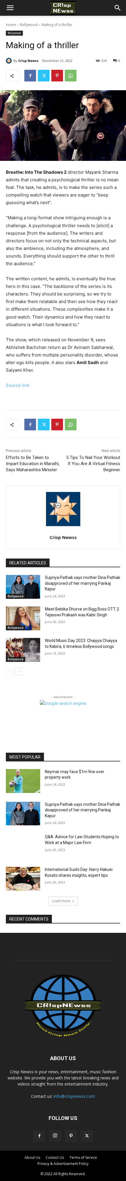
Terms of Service (83, 1157)
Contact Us (55, 1157)
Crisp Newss (28, 60)
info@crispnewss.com (74, 1096)
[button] (10, 8)
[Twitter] (44, 75)
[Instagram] (55, 1136)
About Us (32, 1157)
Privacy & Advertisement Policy (63, 1163)
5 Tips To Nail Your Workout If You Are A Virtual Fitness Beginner (93, 463)
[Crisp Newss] (9, 61)
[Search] (118, 8)
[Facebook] (30, 75)
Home (11, 24)
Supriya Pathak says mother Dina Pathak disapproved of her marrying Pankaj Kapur (82, 583)
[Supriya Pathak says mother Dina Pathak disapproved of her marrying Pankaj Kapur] (23, 587)
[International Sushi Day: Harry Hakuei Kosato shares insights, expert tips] (23, 879)
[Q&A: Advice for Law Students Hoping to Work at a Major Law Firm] (23, 846)
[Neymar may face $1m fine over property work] (23, 781)
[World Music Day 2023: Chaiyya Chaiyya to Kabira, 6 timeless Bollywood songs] (23, 650)
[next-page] (19, 671)
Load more (61, 900)
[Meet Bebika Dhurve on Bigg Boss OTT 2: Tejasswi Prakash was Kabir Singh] (23, 618)
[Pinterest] (57, 75)
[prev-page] (9, 671)
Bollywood (29, 24)
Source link (17, 385)
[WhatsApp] (70, 75)
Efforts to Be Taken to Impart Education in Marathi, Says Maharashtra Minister (32, 463)
